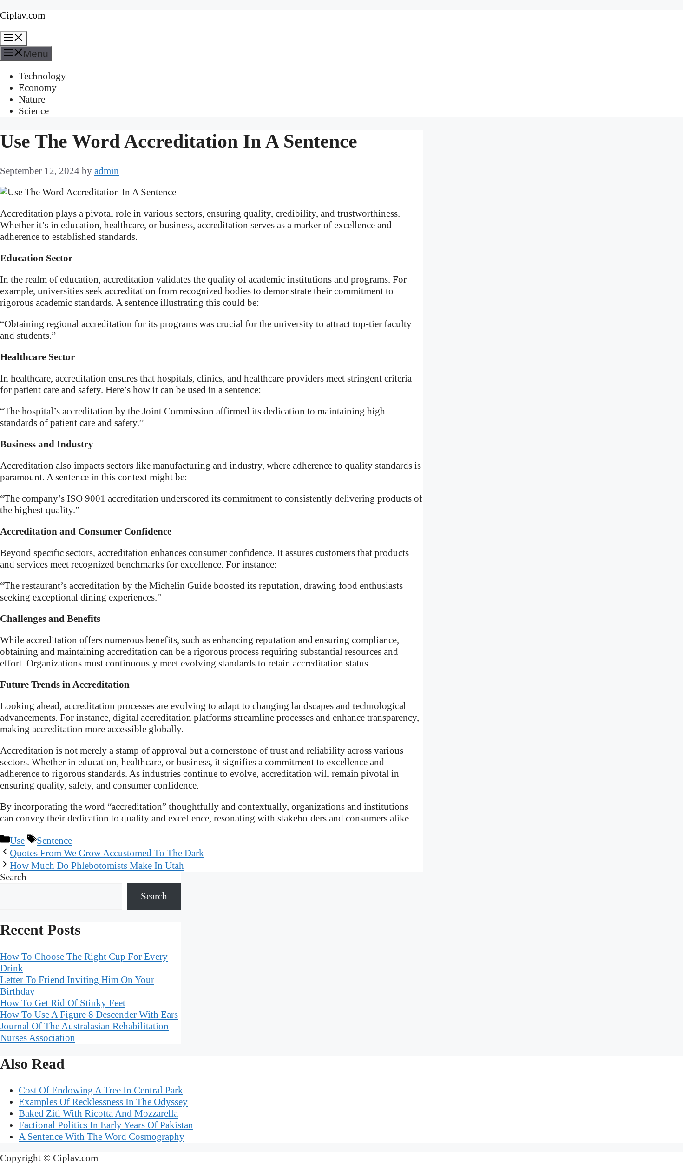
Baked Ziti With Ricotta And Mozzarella (98, 1113)
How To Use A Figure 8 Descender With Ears (89, 1014)
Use (17, 840)
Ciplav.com (22, 15)
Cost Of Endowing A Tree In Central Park (101, 1090)
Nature (32, 99)
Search (13, 877)
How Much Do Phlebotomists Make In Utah (97, 865)
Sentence (54, 840)
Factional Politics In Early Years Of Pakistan (106, 1125)
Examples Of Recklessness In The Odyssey (103, 1101)
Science (34, 110)
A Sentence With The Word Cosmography (101, 1136)
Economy (38, 87)
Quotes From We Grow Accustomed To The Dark (107, 853)
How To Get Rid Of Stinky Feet (62, 1003)
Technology (42, 76)
